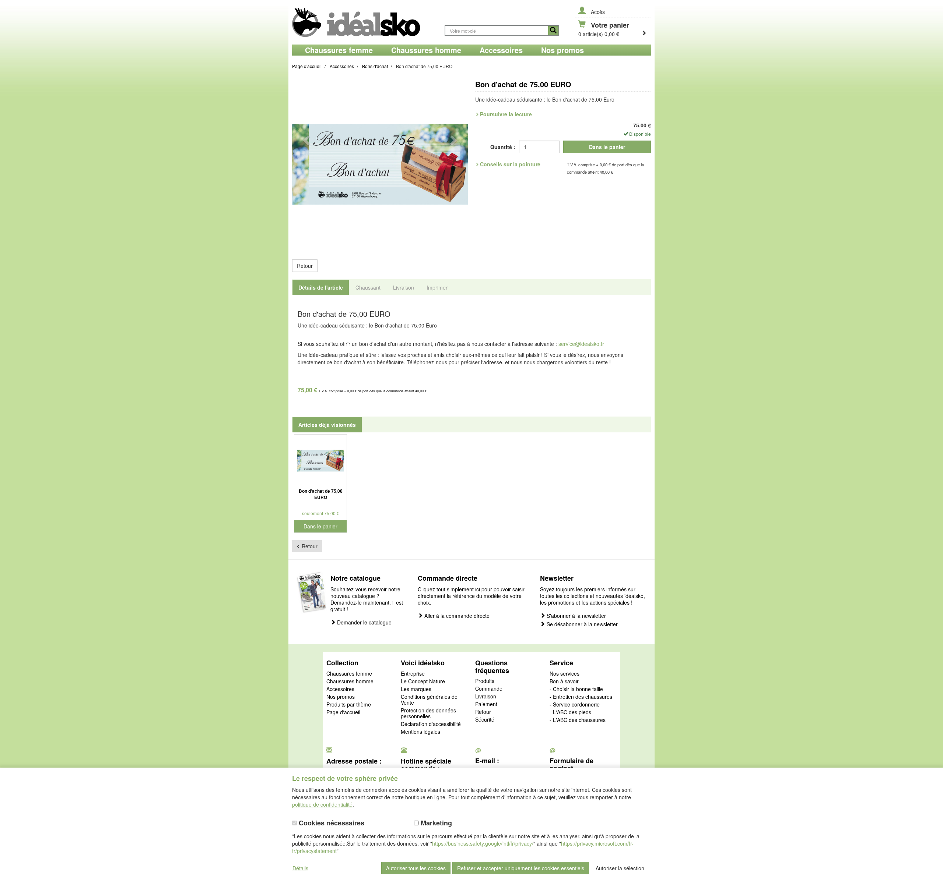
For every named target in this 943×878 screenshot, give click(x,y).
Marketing (435, 823)
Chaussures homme (350, 681)
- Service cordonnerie (575, 704)
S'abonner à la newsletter (575, 615)
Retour (305, 265)
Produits (484, 681)
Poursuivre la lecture (506, 114)
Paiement (486, 704)
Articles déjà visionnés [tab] (327, 424)
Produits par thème (348, 704)
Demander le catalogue (364, 622)
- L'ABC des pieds (570, 712)
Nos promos (340, 697)
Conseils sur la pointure (510, 164)
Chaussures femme (349, 673)
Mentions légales (420, 732)
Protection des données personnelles (428, 713)
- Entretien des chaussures (581, 697)
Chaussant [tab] (368, 287)
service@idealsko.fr (581, 343)
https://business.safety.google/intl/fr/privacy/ (482, 843)
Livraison (485, 696)
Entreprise (413, 673)
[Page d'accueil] (364, 22)
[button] (305, 164)
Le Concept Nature (423, 681)
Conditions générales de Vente (429, 700)
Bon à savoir (564, 681)
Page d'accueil (343, 712)
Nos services (564, 673)
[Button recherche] (553, 30)
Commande (488, 689)
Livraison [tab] (403, 287)
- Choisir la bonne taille (576, 689)
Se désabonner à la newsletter (581, 624)
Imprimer (437, 287)
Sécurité (484, 719)
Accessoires (340, 689)
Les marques (416, 689)
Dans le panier (607, 147)
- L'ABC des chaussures (578, 720)
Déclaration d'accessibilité (431, 724)
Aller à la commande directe (456, 615)
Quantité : (502, 147)
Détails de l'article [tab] (320, 287)
